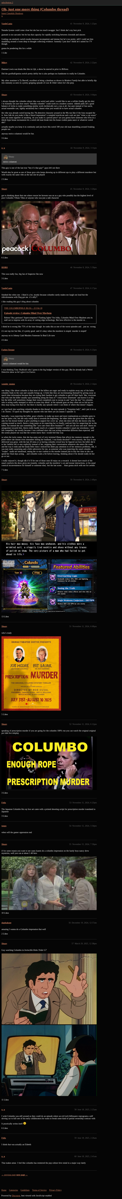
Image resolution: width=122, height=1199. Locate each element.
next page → (22, 1175)
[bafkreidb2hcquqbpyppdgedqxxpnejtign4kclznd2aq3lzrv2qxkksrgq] (49, 1060)
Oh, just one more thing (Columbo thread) (35, 9)
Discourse (16, 1196)
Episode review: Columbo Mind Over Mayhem (27, 313)
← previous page (8, 1175)
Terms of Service (39, 1190)
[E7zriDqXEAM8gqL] (49, 586)
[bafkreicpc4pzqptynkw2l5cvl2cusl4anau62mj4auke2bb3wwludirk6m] (49, 989)
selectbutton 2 (7, 2)
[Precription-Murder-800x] (31, 673)
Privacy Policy (55, 1190)
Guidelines (25, 1190)
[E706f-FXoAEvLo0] (49, 521)
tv (2, 16)
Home (3, 1190)
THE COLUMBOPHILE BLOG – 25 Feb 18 (23, 308)
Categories (13, 1190)
